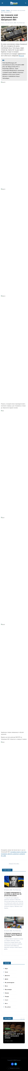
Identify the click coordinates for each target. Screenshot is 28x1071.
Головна (3, 10)
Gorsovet (21, 55)
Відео (6, 968)
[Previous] (21, 1018)
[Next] (24, 1018)
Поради (7, 996)
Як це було (8, 1007)
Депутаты (7, 975)
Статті (6, 1000)
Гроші (6, 972)
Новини (8, 10)
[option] (14, 1032)
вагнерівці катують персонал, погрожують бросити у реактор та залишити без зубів (13, 853)
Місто (6, 986)
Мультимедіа (8, 989)
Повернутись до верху (15, 1068)
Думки (6, 979)
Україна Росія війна (14, 863)
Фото (6, 22)
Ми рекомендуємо (9, 982)
